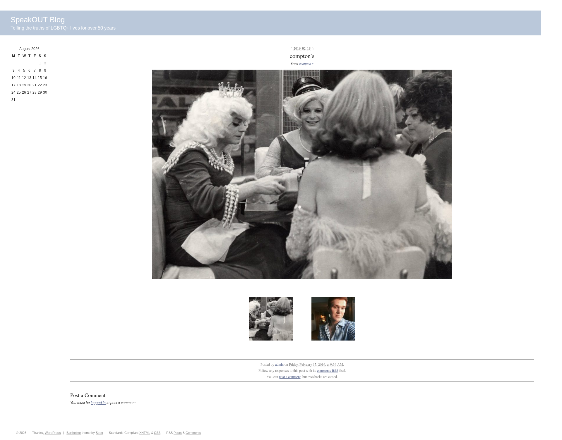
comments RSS (327, 370)
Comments (193, 432)
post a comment (290, 376)
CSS (157, 432)
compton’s (306, 63)
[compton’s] (302, 278)
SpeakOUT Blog (38, 19)
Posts (178, 432)
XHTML (144, 432)
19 (24, 85)
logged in (98, 403)
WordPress (53, 432)
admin (279, 364)
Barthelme (73, 432)
